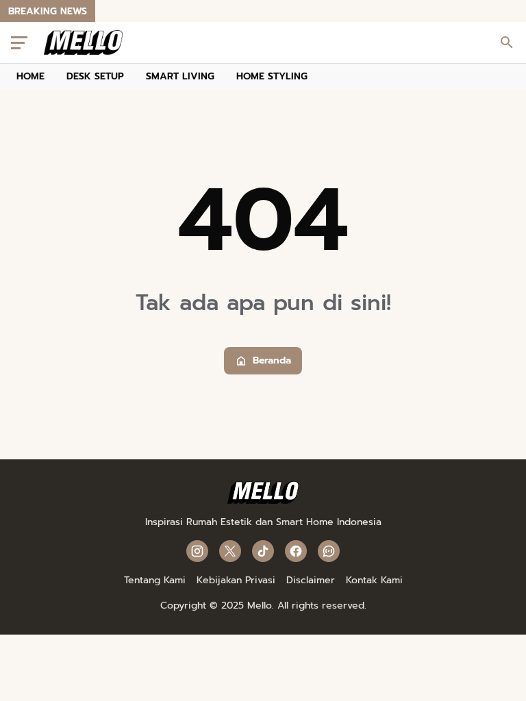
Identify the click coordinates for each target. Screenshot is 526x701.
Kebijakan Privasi (236, 580)
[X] (230, 551)
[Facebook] (296, 551)
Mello (259, 605)
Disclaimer (310, 580)
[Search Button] (507, 42)
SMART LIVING (180, 76)
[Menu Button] (19, 42)
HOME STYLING (272, 76)
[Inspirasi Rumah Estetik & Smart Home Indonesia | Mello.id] (83, 42)
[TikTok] (263, 551)
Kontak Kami (374, 580)
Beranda (272, 360)
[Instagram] (197, 551)
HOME (30, 76)
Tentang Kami (155, 580)
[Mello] (263, 501)
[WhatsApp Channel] (329, 551)
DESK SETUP (95, 76)
